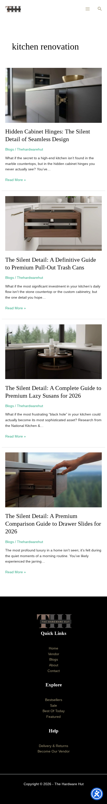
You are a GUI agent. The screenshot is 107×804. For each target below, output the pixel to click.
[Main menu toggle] (88, 9)
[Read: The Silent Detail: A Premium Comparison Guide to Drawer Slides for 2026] (53, 480)
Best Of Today (54, 711)
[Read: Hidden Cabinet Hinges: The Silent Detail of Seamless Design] (53, 95)
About (53, 665)
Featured (53, 717)
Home (53, 648)
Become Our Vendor (54, 751)
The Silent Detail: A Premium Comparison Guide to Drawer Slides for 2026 (53, 524)
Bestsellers (53, 700)
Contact (54, 671)
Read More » (15, 179)
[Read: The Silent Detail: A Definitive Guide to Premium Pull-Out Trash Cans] (53, 223)
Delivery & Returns (53, 746)
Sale (53, 705)
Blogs (9, 149)
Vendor (53, 654)
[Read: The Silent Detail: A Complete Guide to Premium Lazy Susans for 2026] (53, 351)
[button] (100, 9)
